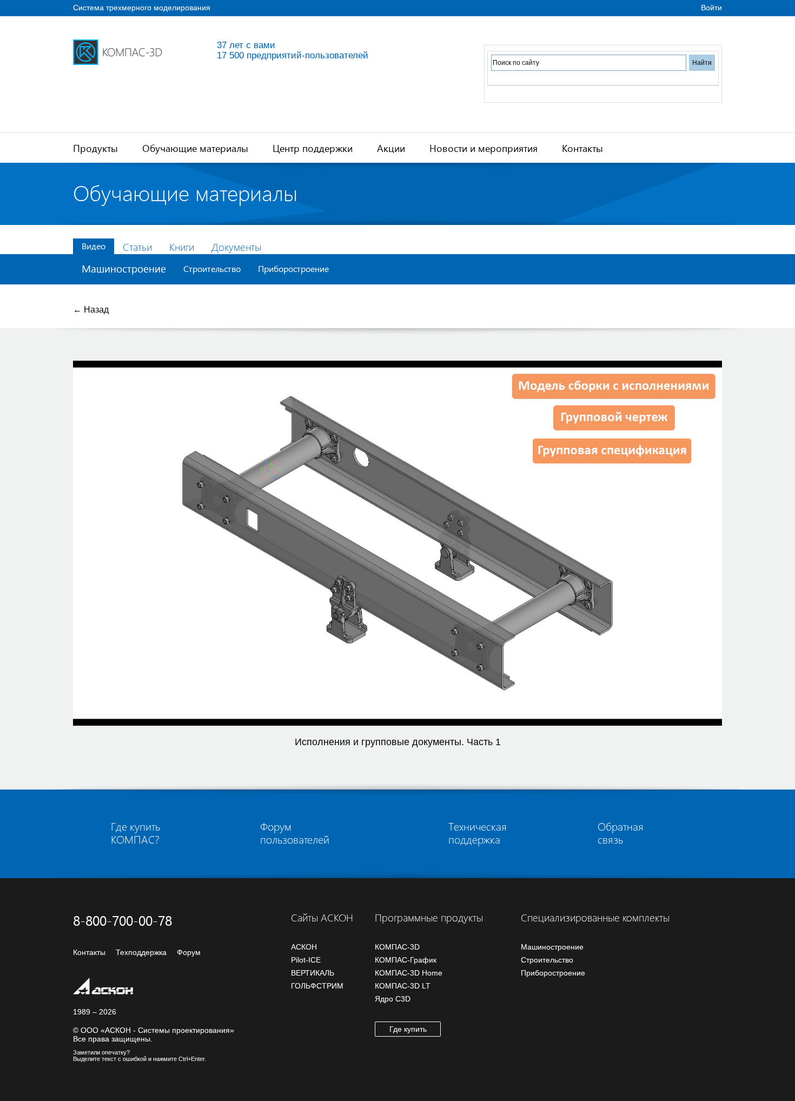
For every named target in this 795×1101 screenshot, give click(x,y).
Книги (181, 247)
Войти (711, 7)
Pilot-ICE (306, 960)
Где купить (408, 1029)
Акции (391, 148)
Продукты (95, 148)
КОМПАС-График (405, 960)
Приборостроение (293, 268)
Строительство (212, 268)
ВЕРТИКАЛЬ (312, 973)
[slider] (395, 719)
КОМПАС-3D (397, 947)
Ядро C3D (392, 998)
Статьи (137, 247)
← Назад (91, 309)
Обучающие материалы (195, 148)
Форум (189, 952)
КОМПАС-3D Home (408, 973)
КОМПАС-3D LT (402, 985)
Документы (236, 247)
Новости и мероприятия (483, 148)
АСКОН (304, 947)
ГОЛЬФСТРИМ (317, 985)
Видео (93, 245)
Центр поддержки (313, 148)
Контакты (582, 148)
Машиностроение (124, 268)
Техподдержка (141, 952)
